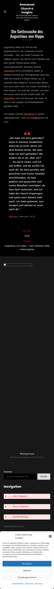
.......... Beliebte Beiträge (17, 517)
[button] (50, 536)
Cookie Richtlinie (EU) (14, 526)
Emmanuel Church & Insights (27, 8)
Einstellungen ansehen (27, 577)
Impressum (38, 583)
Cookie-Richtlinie (18, 583)
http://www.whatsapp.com (20, 457)
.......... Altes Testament (17, 496)
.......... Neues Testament (18, 506)
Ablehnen (27, 570)
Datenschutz (29, 583)
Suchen (43, 476)
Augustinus (9, 71)
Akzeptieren (27, 564)
